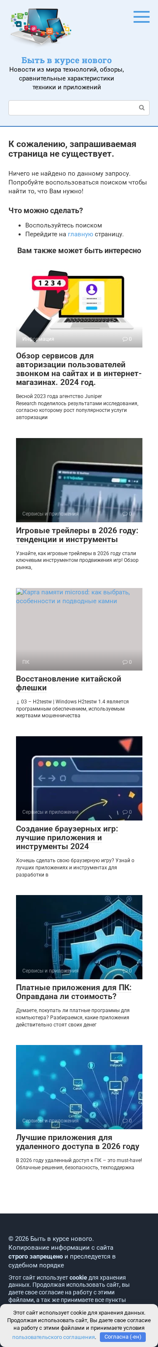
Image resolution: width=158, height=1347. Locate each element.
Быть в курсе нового (66, 59)
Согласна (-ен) (123, 1337)
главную (80, 234)
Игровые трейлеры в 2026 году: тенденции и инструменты (77, 535)
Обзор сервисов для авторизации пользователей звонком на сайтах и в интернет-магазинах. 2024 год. (79, 369)
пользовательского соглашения (53, 1337)
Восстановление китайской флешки (68, 683)
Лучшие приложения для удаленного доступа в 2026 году (77, 1142)
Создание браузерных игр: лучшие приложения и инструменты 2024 (67, 837)
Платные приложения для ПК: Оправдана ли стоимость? (73, 992)
